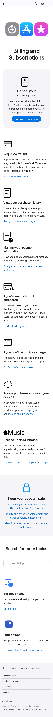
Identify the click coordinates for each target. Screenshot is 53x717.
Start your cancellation (26, 118)
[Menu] (49, 3)
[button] (35, 3)
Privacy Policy (8, 709)
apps (30, 410)
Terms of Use (22, 709)
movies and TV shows (20, 413)
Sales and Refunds (38, 709)
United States (7, 701)
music (38, 410)
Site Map (5, 712)
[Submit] (7, 563)
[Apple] (3, 668)
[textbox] (26, 563)
